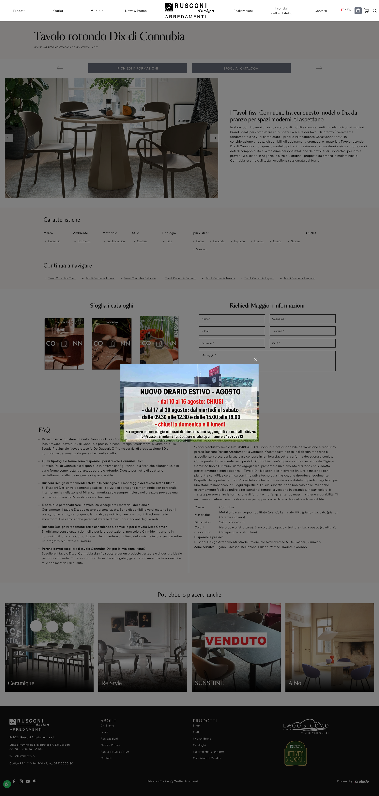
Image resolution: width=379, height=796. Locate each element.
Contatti (320, 11)
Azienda (97, 10)
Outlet (58, 11)
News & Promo (136, 11)
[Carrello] (367, 9)
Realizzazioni (243, 11)
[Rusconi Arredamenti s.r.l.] (189, 9)
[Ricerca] (374, 10)
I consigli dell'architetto (282, 10)
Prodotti (19, 11)
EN (349, 10)
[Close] (255, 359)
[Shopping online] (358, 10)
